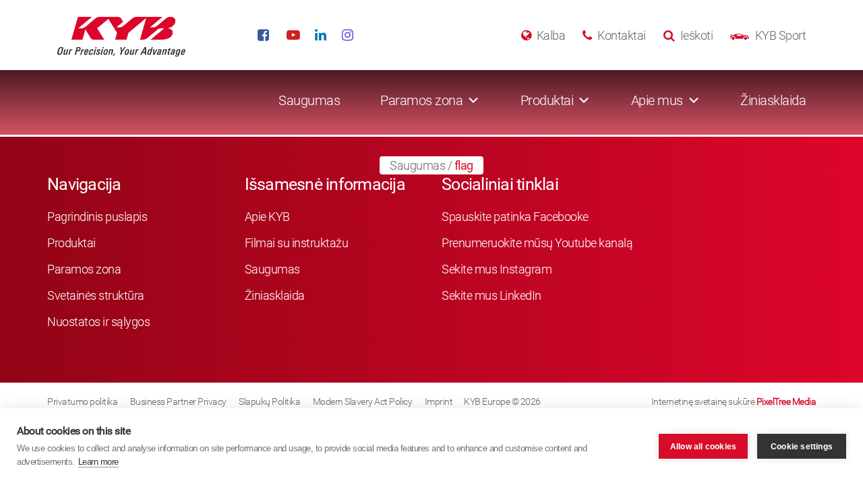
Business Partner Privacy (178, 401)
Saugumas (309, 100)
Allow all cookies (703, 446)
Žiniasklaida (773, 100)
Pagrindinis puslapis (97, 216)
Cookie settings (802, 446)
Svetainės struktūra (95, 295)
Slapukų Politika (269, 401)
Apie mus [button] (657, 100)
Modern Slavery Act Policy (363, 401)
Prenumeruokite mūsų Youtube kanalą (537, 243)
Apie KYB (267, 216)
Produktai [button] (547, 100)
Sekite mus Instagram (497, 269)
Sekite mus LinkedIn (491, 295)
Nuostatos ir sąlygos (98, 322)
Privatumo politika (82, 401)
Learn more (98, 462)
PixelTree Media (786, 401)
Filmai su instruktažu (297, 243)
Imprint (439, 401)
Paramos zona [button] (421, 100)
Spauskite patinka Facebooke (515, 216)
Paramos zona (84, 269)
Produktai (71, 243)
